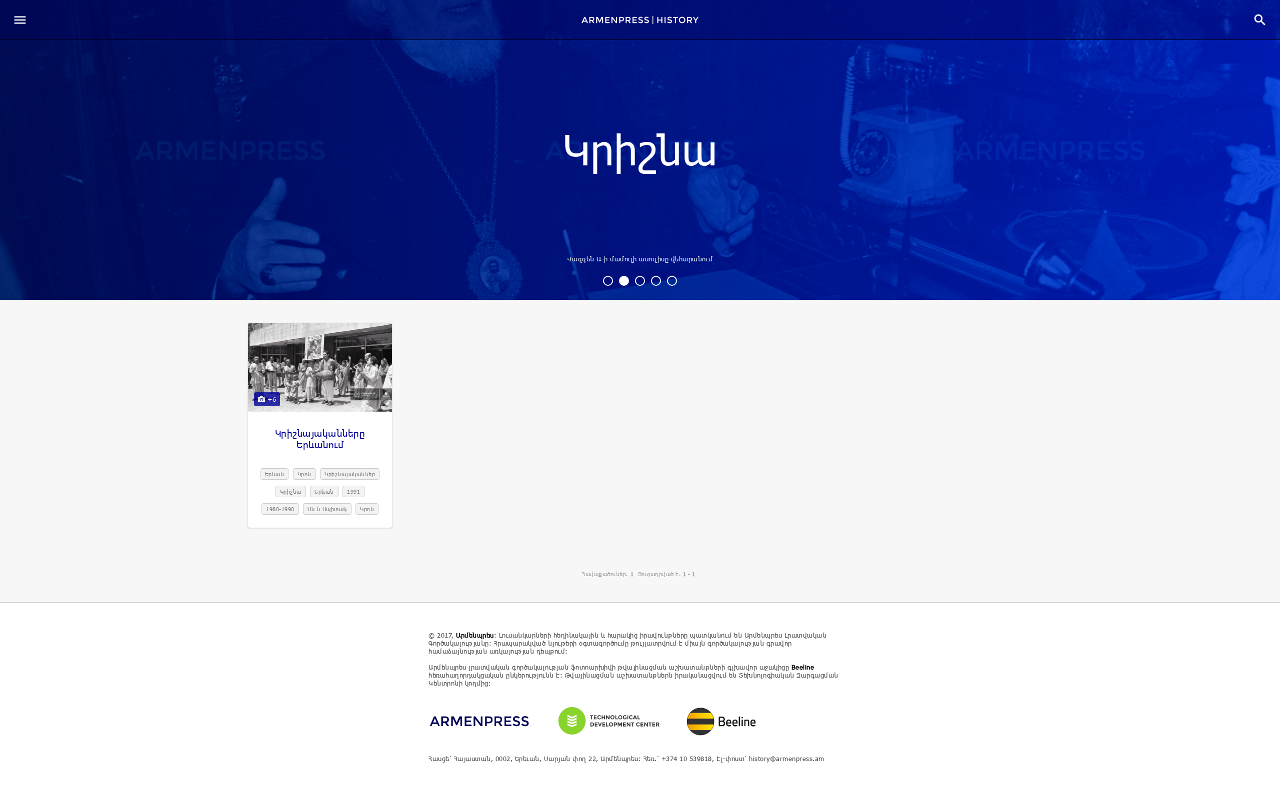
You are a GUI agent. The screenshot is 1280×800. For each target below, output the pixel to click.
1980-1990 (280, 509)
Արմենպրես (475, 635)
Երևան (274, 474)
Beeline (803, 667)
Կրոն (305, 474)
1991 (353, 491)
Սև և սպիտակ (327, 509)
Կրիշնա (640, 151)
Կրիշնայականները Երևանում (320, 438)
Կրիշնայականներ (349, 474)
